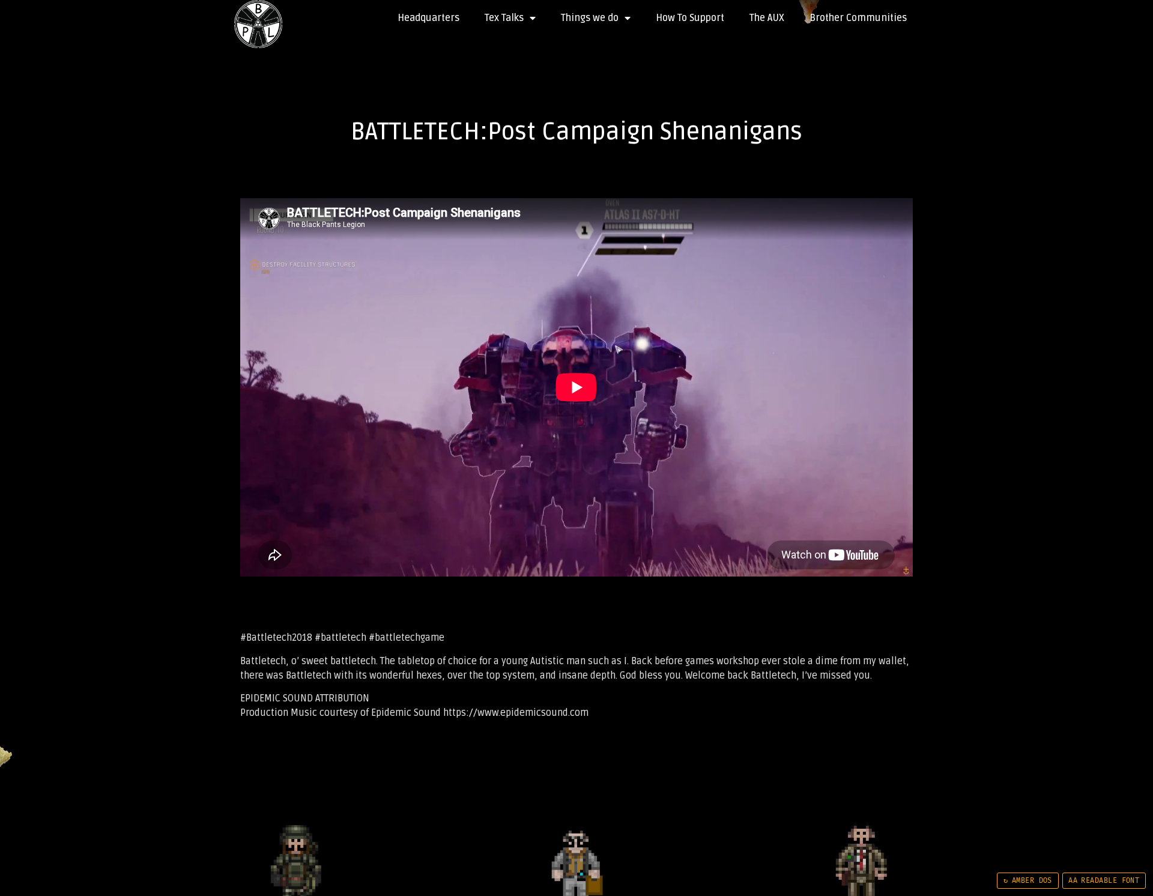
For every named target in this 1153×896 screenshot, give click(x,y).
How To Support (690, 18)
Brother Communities (858, 18)
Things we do (590, 18)
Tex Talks (504, 18)
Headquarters (428, 18)
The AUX (766, 18)
